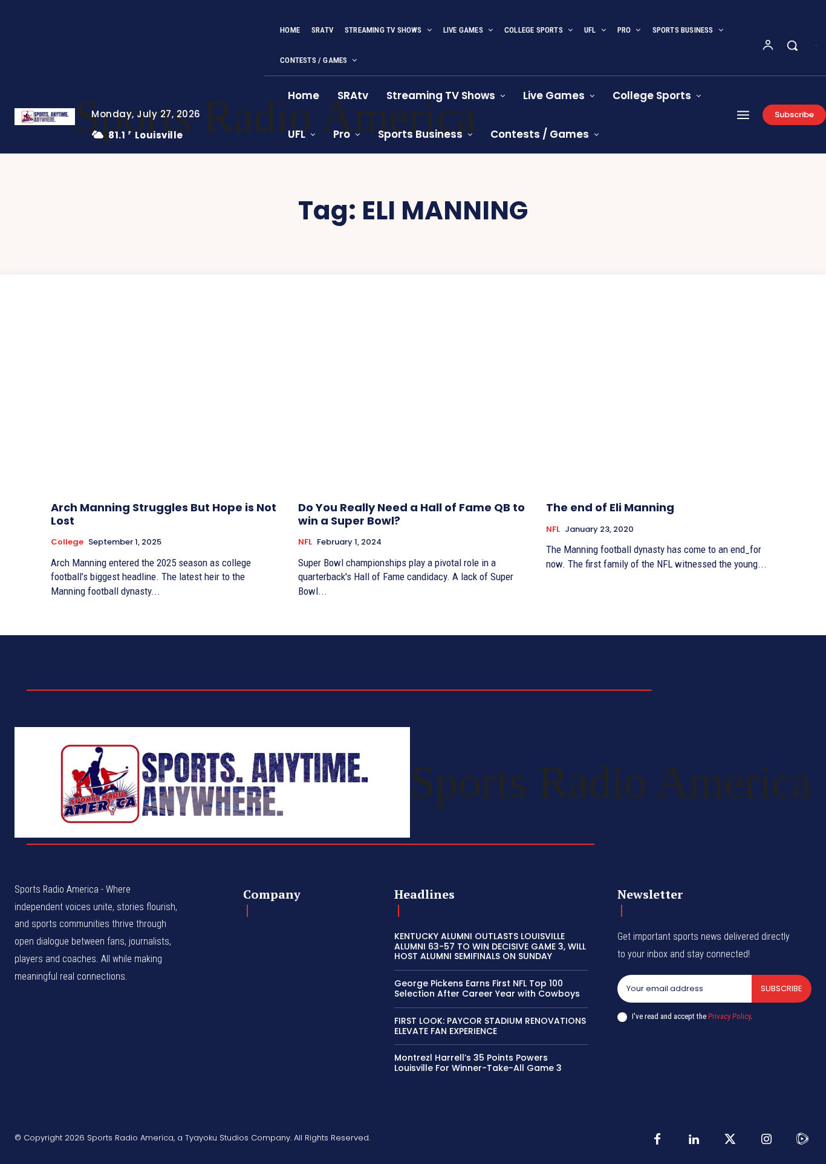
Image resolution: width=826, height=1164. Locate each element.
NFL (305, 542)
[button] (792, 45)
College (67, 542)
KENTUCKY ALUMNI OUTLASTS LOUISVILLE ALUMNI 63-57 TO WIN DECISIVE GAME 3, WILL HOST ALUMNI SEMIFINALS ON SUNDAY (490, 946)
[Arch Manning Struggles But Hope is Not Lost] (165, 405)
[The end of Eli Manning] (660, 405)
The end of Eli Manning (610, 507)
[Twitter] (730, 1140)
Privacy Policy (729, 1016)
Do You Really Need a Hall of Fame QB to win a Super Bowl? (411, 514)
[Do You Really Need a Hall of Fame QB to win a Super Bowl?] (412, 405)
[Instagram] (766, 1140)
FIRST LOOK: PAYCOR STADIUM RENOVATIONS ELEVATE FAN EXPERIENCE (490, 1026)
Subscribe (781, 988)
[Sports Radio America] (44, 117)
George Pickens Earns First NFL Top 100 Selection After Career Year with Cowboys (487, 988)
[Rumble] (802, 1140)
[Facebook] (657, 1140)
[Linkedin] (693, 1140)
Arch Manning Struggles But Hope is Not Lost (163, 514)
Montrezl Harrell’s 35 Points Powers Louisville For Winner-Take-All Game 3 (478, 1063)
